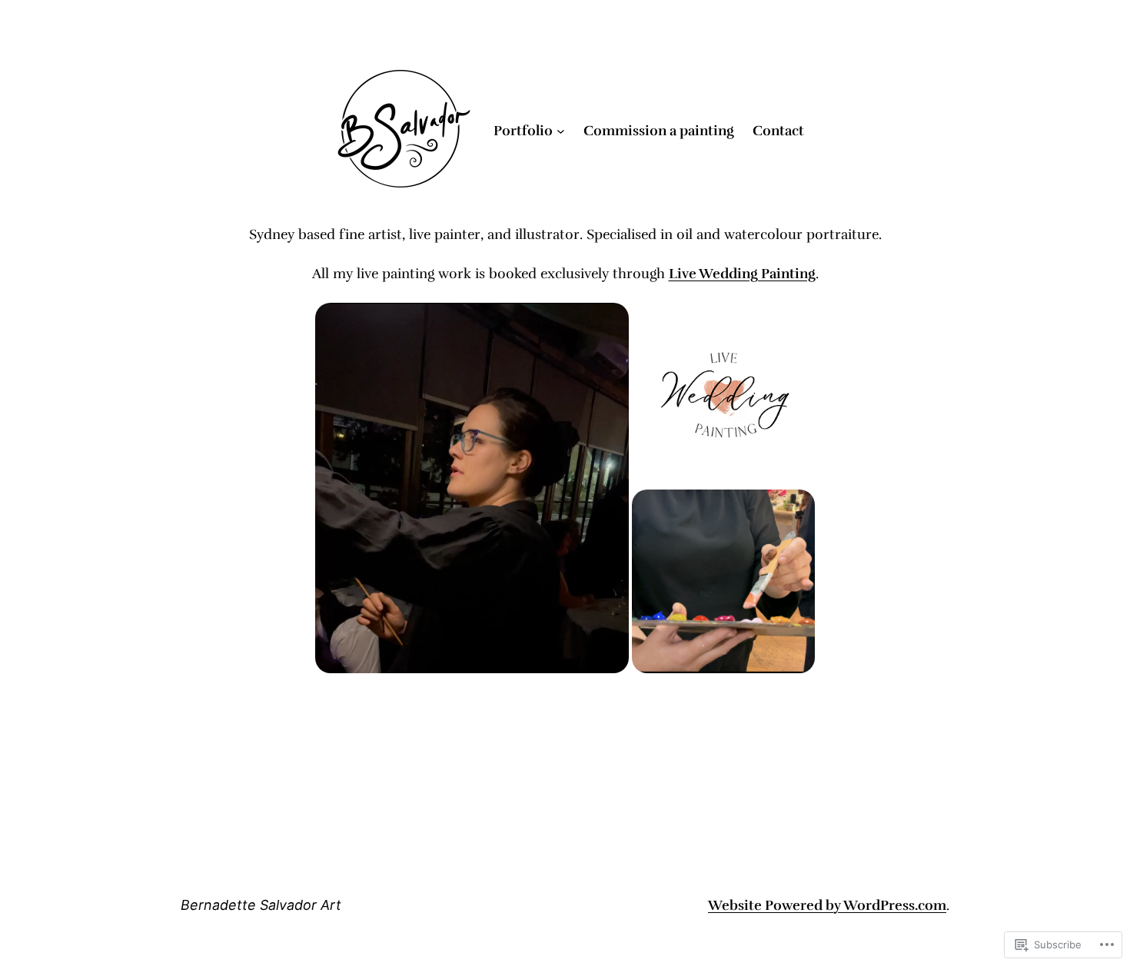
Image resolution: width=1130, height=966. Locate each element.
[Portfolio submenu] (561, 131)
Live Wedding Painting (742, 273)
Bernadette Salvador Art (261, 905)
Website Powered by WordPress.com (827, 905)
